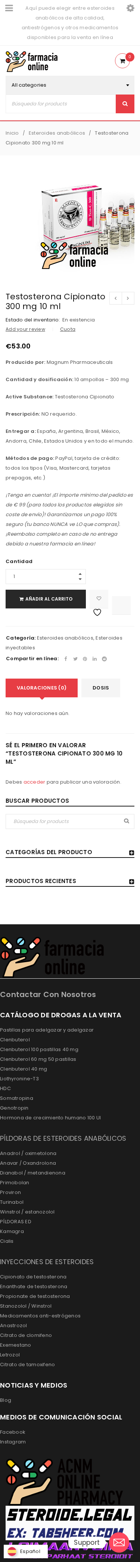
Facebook (12, 1432)
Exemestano (15, 1345)
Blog (5, 1400)
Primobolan (14, 1182)
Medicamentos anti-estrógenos (40, 1315)
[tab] (42, 688)
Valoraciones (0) (41, 687)
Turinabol (12, 1202)
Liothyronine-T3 (19, 1078)
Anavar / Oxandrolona (28, 1163)
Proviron (10, 1192)
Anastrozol (13, 1325)
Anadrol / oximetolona (28, 1153)
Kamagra (12, 1231)
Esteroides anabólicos (57, 133)
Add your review (25, 329)
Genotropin (14, 1107)
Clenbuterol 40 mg (23, 1068)
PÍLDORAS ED (15, 1221)
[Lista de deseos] (99, 599)
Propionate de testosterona (35, 1296)
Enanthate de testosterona (33, 1286)
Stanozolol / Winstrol (26, 1306)
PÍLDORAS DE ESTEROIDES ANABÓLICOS (63, 1138)
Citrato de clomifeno (26, 1335)
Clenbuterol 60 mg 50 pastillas (38, 1059)
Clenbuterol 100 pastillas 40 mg (39, 1049)
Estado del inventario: (33, 320)
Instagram (13, 1441)
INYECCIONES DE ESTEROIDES (47, 1261)
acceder (35, 782)
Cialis (7, 1241)
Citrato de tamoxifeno (27, 1364)
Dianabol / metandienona (32, 1172)
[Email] (119, 1542)
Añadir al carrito (48, 599)
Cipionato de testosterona (33, 1276)
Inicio (12, 133)
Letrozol (10, 1354)
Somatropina (16, 1098)
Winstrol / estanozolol (27, 1211)
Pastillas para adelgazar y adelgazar (47, 1029)
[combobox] (70, 85)
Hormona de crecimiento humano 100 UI (50, 1117)
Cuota (67, 329)
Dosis (101, 687)
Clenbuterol (15, 1039)
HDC (5, 1088)
